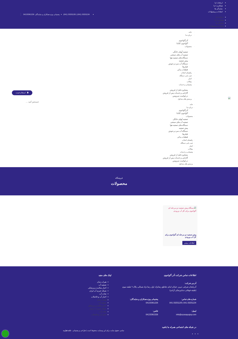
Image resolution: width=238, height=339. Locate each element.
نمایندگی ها (219, 9)
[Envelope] (9, 14)
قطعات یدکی (182, 70)
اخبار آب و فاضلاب (98, 297)
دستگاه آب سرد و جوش (178, 64)
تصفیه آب (102, 285)
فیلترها (185, 67)
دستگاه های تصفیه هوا (179, 58)
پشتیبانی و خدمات (185, 85)
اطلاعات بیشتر (189, 243)
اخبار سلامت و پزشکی (97, 288)
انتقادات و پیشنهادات (215, 12)
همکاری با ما (218, 6)
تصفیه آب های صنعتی (179, 55)
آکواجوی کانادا (182, 43)
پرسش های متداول (185, 99)
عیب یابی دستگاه (185, 76)
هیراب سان (101, 282)
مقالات (189, 82)
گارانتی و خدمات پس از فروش (175, 93)
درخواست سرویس (180, 96)
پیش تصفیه (183, 61)
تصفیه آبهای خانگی (180, 52)
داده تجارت (67, 330)
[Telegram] (13, 14)
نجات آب (102, 294)
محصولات (188, 46)
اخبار (190, 79)
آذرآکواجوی (183, 40)
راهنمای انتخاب (186, 73)
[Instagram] (17, 14)
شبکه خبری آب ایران (97, 291)
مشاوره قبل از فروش (179, 90)
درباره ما (188, 35)
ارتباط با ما (219, 3)
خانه (190, 32)
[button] (24, 96)
